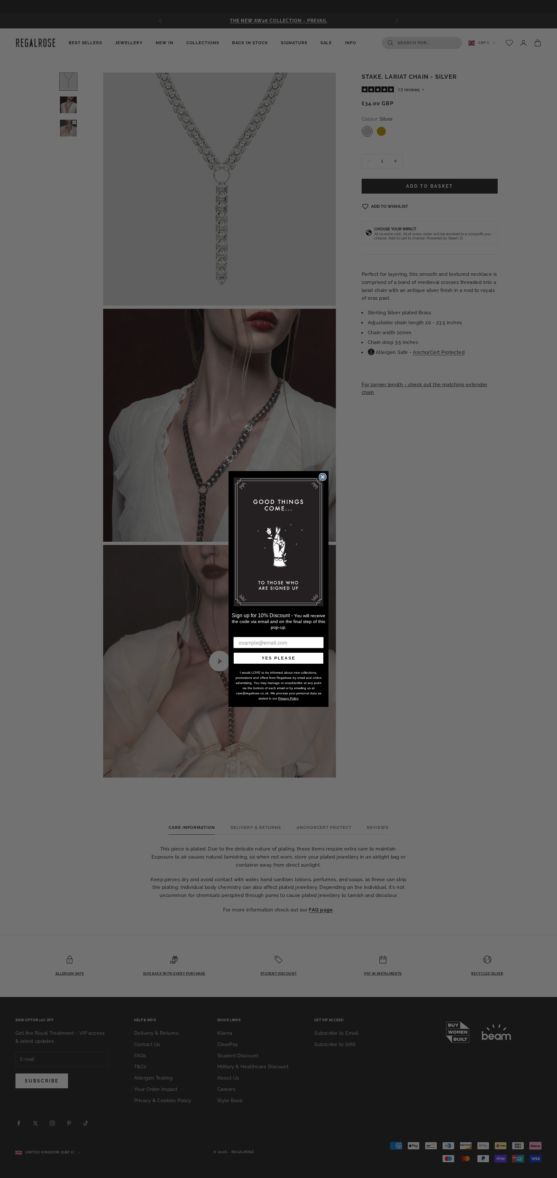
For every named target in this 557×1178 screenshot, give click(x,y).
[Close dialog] (322, 477)
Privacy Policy (288, 698)
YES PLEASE (279, 658)
